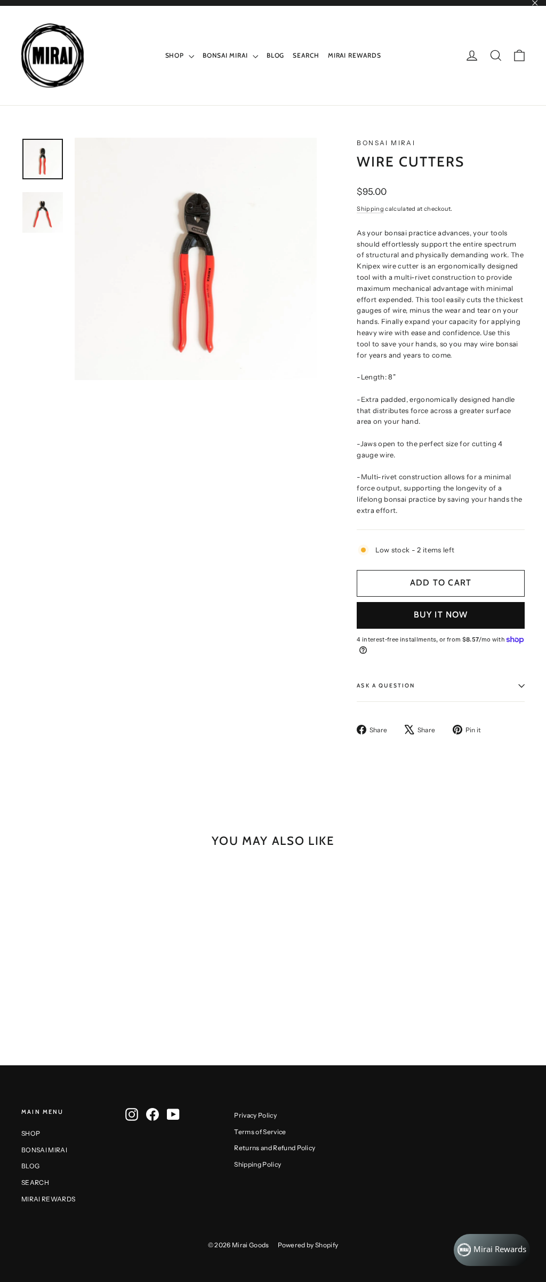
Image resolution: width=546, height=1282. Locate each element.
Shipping (370, 208)
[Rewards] (492, 1250)
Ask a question (386, 685)
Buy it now (441, 615)
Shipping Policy (257, 1164)
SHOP (176, 55)
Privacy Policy (255, 1115)
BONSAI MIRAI (226, 55)
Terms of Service (260, 1132)
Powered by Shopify (308, 1245)
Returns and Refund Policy (274, 1148)
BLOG (276, 55)
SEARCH (306, 55)
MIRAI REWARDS (354, 55)
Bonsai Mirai (386, 143)
